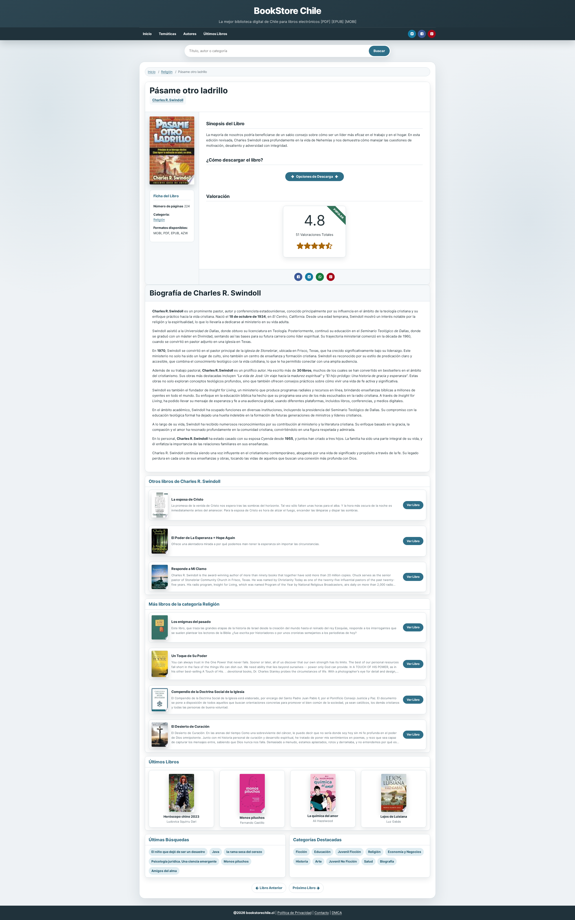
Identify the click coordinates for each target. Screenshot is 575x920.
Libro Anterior (271, 888)
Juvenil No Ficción (343, 861)
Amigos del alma (164, 871)
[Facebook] (422, 34)
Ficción (301, 852)
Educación (322, 852)
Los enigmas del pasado (191, 622)
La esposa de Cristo (187, 499)
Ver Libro (413, 505)
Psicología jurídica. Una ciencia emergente (184, 861)
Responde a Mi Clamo (188, 569)
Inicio (147, 34)
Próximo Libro (304, 888)
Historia (302, 861)
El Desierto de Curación (190, 726)
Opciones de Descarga (314, 176)
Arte (318, 861)
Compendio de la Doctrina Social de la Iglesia (207, 692)
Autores (189, 34)
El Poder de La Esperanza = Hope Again (203, 538)
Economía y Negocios (404, 852)
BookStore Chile (287, 10)
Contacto (321, 913)
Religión (166, 72)
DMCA (337, 913)
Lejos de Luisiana (393, 816)
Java (215, 852)
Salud (368, 861)
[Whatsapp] (320, 277)
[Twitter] (412, 34)
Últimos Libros (215, 34)
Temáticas (167, 34)
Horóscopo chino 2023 (181, 816)
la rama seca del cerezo (244, 852)
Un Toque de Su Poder (189, 656)
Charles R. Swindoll (167, 100)
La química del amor (322, 816)
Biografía (387, 861)
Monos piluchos (252, 817)
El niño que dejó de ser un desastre (178, 852)
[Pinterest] (432, 34)
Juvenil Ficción (349, 852)
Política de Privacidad (294, 913)
